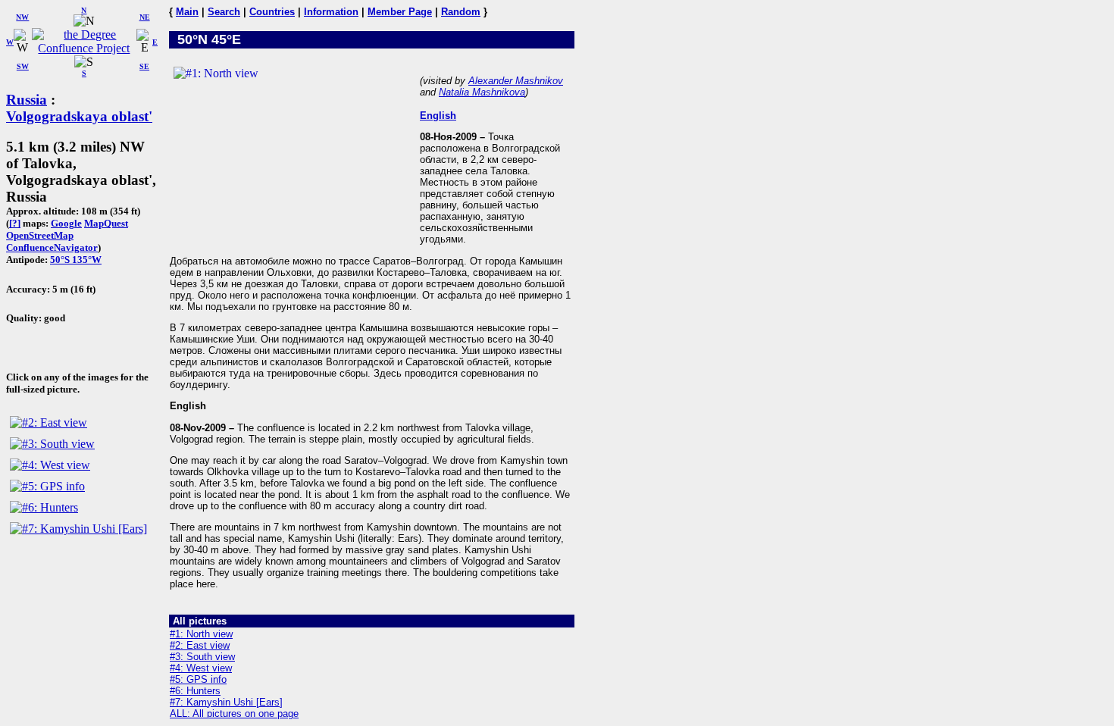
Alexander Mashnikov (515, 80)
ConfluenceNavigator (52, 247)
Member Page (400, 11)
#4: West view (201, 668)
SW (23, 66)
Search (224, 11)
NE (144, 17)
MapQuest (106, 223)
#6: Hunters (195, 690)
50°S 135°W (76, 259)
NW (22, 17)
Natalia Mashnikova (482, 92)
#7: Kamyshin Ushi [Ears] (226, 702)
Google (66, 223)
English (438, 115)
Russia (26, 100)
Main (187, 11)
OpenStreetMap (40, 235)
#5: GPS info (198, 679)
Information (331, 11)
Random (460, 11)
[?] (14, 223)
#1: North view (201, 634)
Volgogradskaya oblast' (79, 116)
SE (144, 66)
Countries (272, 11)
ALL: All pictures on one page (234, 713)
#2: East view (200, 645)
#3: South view (202, 656)
